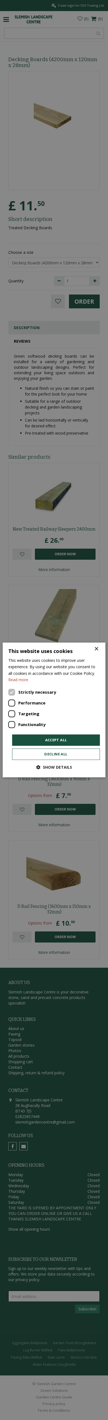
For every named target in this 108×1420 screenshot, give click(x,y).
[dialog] (54, 709)
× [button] (96, 649)
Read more (18, 679)
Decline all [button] (55, 754)
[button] (54, 767)
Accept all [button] (56, 739)
